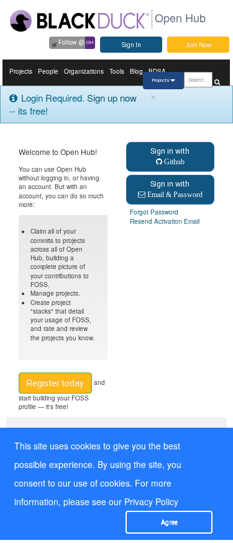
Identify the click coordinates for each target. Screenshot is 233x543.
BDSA (157, 71)
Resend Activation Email (164, 221)
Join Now (198, 45)
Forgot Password (154, 212)
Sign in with (170, 156)
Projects (20, 71)
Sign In (131, 45)
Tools (116, 71)
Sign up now (112, 97)
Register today (55, 383)
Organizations (84, 71)
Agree (169, 522)
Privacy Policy (151, 501)
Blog (136, 71)
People (48, 71)
